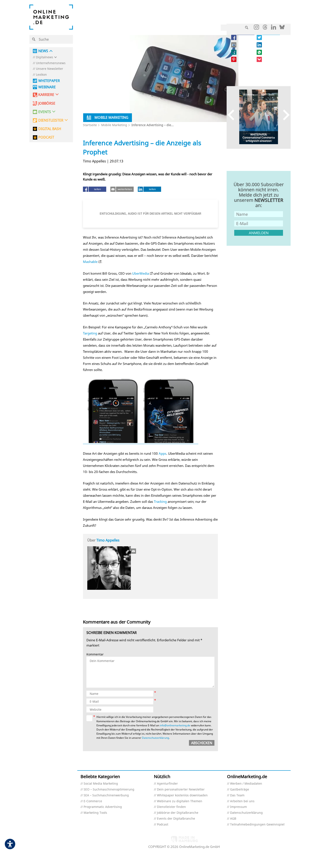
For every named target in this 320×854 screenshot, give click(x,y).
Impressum (238, 807)
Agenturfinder (167, 783)
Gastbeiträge (239, 789)
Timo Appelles (108, 540)
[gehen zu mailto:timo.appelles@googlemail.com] (133, 551)
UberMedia (140, 273)
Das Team (237, 795)
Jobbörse (46, 103)
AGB (233, 819)
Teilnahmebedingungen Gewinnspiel (257, 824)
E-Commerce (93, 801)
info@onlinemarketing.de (175, 725)
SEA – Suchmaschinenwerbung (106, 795)
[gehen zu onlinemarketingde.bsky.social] (282, 28)
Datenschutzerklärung (155, 738)
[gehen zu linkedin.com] (273, 28)
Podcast (162, 824)
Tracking (160, 501)
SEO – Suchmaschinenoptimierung (109, 789)
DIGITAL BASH (49, 129)
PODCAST (46, 137)
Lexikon (41, 75)
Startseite (90, 125)
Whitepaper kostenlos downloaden (182, 795)
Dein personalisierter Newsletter (181, 789)
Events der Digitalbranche (176, 819)
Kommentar (95, 654)
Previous (233, 114)
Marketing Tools (95, 813)
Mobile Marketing (114, 125)
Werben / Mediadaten (246, 783)
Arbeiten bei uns (242, 801)
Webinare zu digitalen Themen (179, 801)
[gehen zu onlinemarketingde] (256, 28)
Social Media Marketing (101, 783)
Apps (162, 453)
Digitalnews (44, 57)
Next (284, 114)
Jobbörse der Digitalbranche (177, 813)
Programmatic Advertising (103, 807)
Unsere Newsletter (49, 69)
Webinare (47, 87)
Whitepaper (49, 81)
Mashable (90, 261)
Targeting (90, 333)
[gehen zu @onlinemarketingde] (265, 28)
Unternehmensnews (51, 63)
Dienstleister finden (171, 807)
